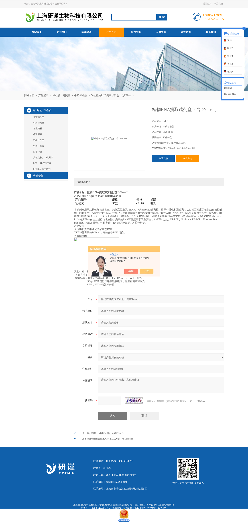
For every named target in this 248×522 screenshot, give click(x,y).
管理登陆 (151, 508)
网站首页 (37, 32)
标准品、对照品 (61, 95)
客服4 (230, 64)
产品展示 (111, 32)
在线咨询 (186, 32)
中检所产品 (38, 140)
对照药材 (37, 128)
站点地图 (162, 508)
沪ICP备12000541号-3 (100, 508)
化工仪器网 (139, 508)
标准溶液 (37, 134)
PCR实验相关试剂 (41, 169)
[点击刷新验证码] (134, 400)
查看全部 (38, 175)
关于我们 (61, 32)
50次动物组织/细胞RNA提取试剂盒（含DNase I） (110, 439)
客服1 (230, 40)
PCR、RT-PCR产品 (42, 163)
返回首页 (207, 3)
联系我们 (218, 3)
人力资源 (161, 32)
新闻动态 (86, 32)
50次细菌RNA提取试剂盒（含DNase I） (106, 433)
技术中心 (136, 32)
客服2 (230, 48)
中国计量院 (38, 146)
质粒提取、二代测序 (43, 157)
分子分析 (37, 151)
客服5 (230, 71)
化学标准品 (38, 117)
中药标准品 (80, 95)
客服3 (230, 56)
